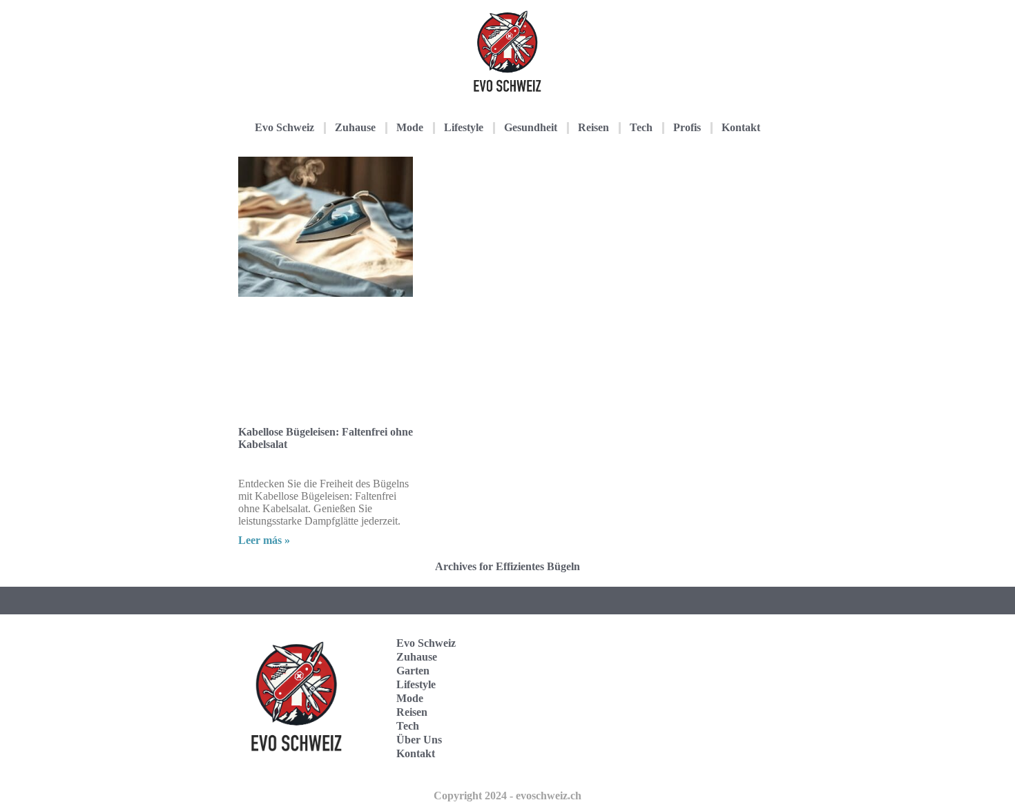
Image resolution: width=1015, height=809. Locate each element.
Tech (641, 127)
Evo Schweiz (284, 127)
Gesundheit (530, 127)
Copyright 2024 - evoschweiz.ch (507, 795)
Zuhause (355, 127)
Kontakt (741, 127)
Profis (687, 127)
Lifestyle (463, 127)
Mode (409, 127)
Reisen (593, 127)
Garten (412, 670)
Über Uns (419, 739)
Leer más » (264, 540)
